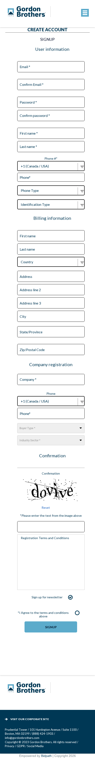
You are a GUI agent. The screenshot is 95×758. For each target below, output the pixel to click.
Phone (50, 393)
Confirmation (51, 473)
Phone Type (30, 190)
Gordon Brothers (30, 14)
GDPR (21, 746)
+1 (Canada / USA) (35, 166)
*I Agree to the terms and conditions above (43, 614)
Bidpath (46, 756)
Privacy (9, 746)
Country (27, 262)
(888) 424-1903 (42, 733)
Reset (46, 507)
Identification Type (35, 204)
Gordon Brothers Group (30, 690)
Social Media (35, 746)
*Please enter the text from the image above (51, 515)
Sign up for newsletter (47, 597)
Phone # (50, 158)
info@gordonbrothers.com (22, 738)
